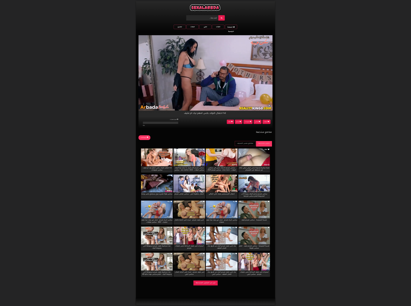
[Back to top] (404, 300)
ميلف (229, 122)
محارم (237, 122)
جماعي (256, 122)
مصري (180, 27)
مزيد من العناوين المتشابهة (205, 283)
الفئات (218, 27)
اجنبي (205, 27)
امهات (192, 27)
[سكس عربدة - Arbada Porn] (205, 8)
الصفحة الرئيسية (230, 28)
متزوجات (247, 122)
